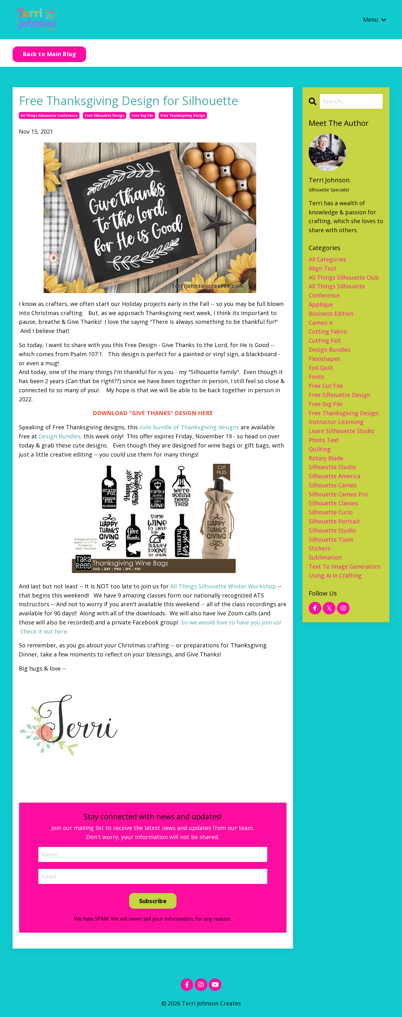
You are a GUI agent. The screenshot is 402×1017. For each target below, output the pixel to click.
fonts (316, 376)
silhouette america (334, 476)
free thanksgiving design (182, 115)
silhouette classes (333, 503)
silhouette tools (331, 539)
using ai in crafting (335, 575)
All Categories (327, 259)
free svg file (142, 115)
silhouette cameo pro (338, 494)
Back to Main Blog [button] (49, 54)
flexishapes (324, 358)
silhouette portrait (334, 521)
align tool (322, 268)
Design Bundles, (59, 436)
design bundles (329, 349)
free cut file (326, 385)
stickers (319, 548)
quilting (320, 449)
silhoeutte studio (332, 467)
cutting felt (325, 340)
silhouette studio (332, 530)
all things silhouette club (344, 277)
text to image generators (344, 566)
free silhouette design (104, 115)
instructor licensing (336, 422)
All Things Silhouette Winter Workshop (222, 586)
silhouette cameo (333, 485)
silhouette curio (331, 512)
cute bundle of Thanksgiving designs (190, 427)
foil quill (321, 368)
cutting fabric (328, 331)
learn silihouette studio (341, 431)
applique (321, 304)
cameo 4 (320, 322)
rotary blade (326, 458)
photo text (324, 440)
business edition (331, 313)
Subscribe (152, 901)
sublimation (325, 557)
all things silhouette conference (49, 115)
